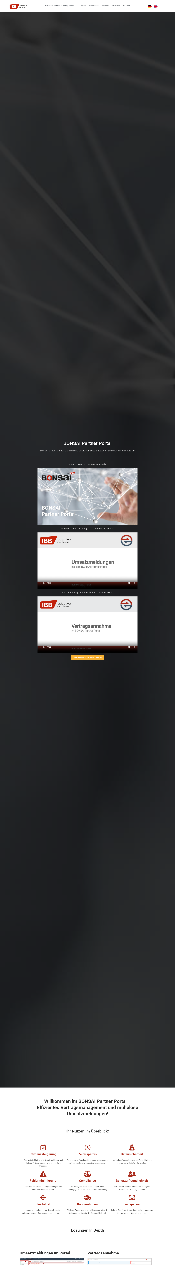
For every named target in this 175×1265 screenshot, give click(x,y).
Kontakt (126, 6)
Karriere (105, 6)
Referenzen (94, 6)
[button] (87, 496)
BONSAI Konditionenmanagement (59, 6)
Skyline (83, 6)
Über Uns (116, 6)
